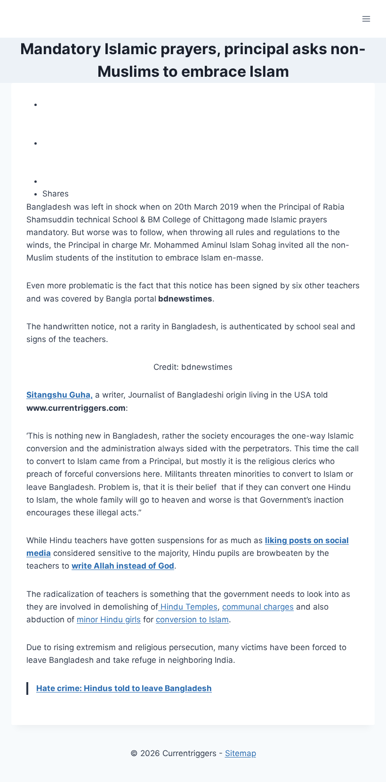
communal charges (258, 606)
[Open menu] (366, 18)
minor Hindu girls (109, 619)
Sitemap (240, 753)
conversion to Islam (192, 619)
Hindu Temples (187, 606)
